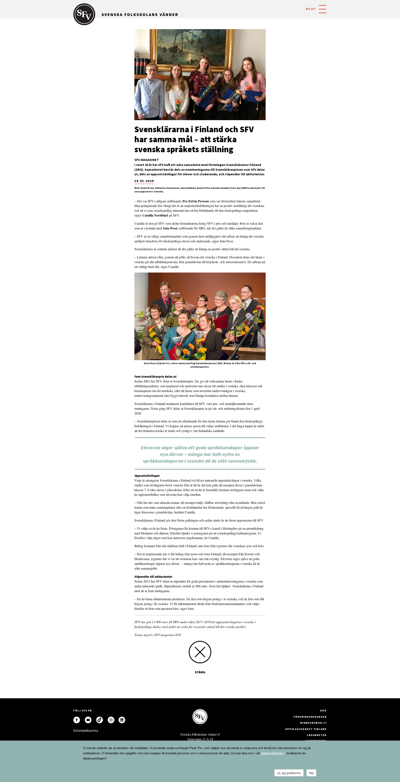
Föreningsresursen (310, 716)
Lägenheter (317, 735)
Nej (311, 773)
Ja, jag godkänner (289, 773)
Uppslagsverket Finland (306, 729)
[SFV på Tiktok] (99, 720)
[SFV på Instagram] (111, 720)
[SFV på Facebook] (76, 720)
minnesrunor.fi (313, 722)
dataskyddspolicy (273, 753)
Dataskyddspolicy (76, 730)
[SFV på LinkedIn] (122, 720)
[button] (322, 9)
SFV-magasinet (146, 160)
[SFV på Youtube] (88, 720)
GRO (323, 710)
